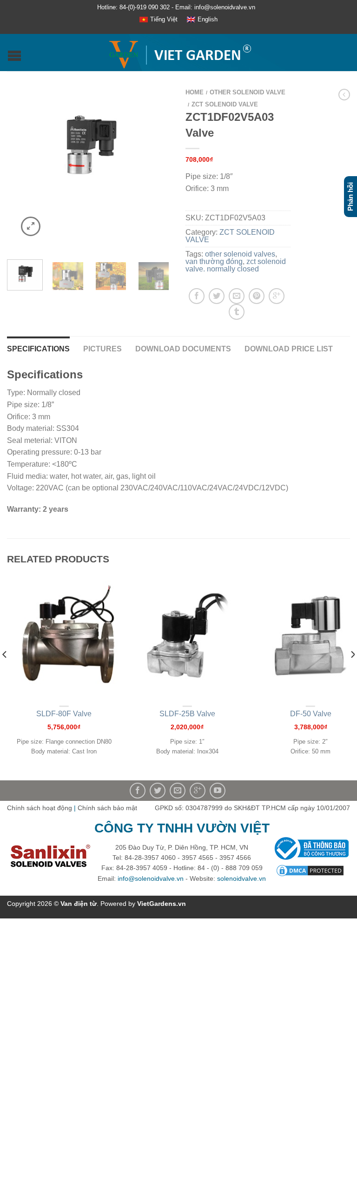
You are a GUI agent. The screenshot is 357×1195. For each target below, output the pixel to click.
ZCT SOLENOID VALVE (225, 104)
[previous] (4, 673)
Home (194, 92)
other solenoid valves (240, 254)
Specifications (38, 349)
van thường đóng (214, 261)
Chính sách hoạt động (39, 808)
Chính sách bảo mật (107, 808)
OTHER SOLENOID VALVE (247, 92)
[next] (352, 673)
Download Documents (183, 349)
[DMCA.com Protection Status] (310, 870)
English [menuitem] (208, 19)
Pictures (102, 349)
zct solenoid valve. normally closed (235, 265)
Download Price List (289, 349)
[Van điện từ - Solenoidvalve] (179, 52)
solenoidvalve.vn (241, 878)
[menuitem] (158, 20)
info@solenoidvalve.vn (151, 878)
